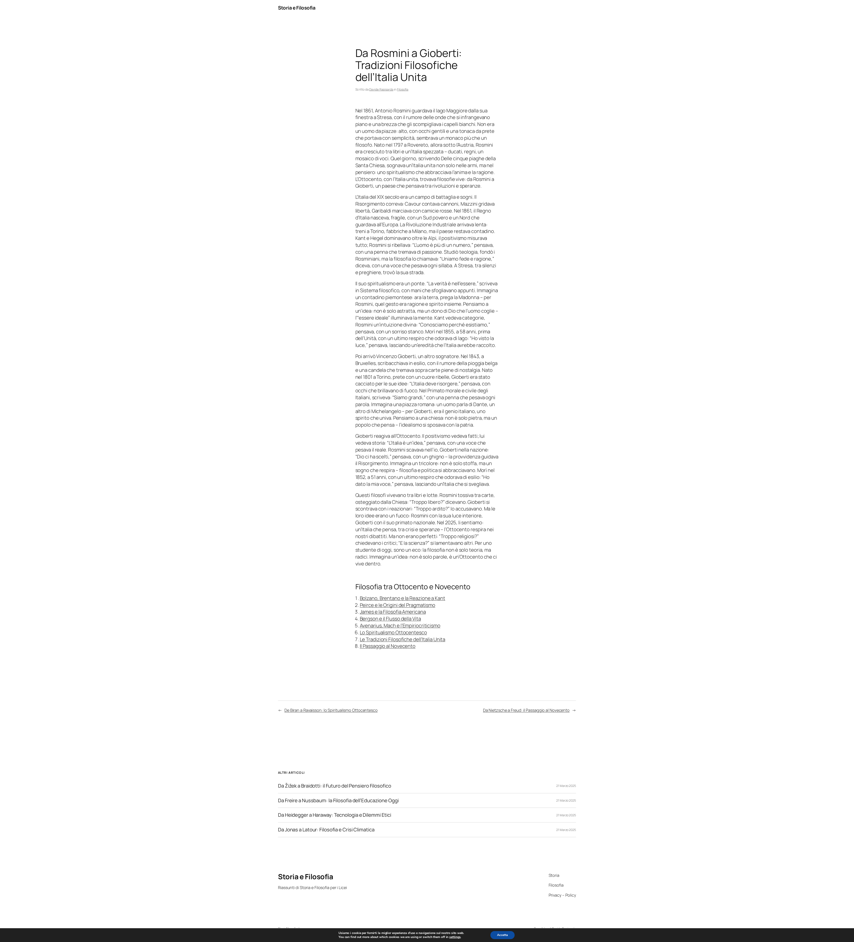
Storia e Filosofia (296, 7)
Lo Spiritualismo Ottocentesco (393, 632)
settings (454, 937)
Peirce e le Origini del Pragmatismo (397, 605)
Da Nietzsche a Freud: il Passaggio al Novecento (526, 710)
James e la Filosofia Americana (393, 611)
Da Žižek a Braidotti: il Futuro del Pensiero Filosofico (334, 786)
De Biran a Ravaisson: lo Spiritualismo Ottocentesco (331, 710)
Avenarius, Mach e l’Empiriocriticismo (400, 625)
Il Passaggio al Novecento (388, 646)
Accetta (502, 935)
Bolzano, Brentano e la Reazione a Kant (402, 598)
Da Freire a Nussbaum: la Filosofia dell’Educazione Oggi (338, 800)
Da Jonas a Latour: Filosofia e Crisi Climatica (326, 830)
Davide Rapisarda (381, 89)
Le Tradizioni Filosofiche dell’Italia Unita (402, 639)
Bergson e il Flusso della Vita (390, 618)
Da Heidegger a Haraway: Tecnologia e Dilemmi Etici (334, 815)
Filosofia (402, 89)
